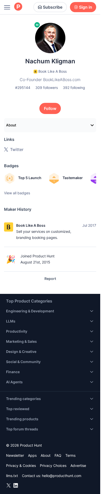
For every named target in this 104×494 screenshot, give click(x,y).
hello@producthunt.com (61, 475)
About (11, 125)
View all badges (17, 193)
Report (50, 278)
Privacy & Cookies (21, 465)
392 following (74, 87)
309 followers (46, 87)
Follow (50, 108)
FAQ (58, 455)
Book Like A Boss (30, 225)
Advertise (78, 465)
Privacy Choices (53, 465)
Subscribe (52, 7)
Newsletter (15, 455)
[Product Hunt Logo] (18, 7)
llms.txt (12, 475)
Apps (32, 455)
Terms (70, 455)
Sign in (85, 7)
